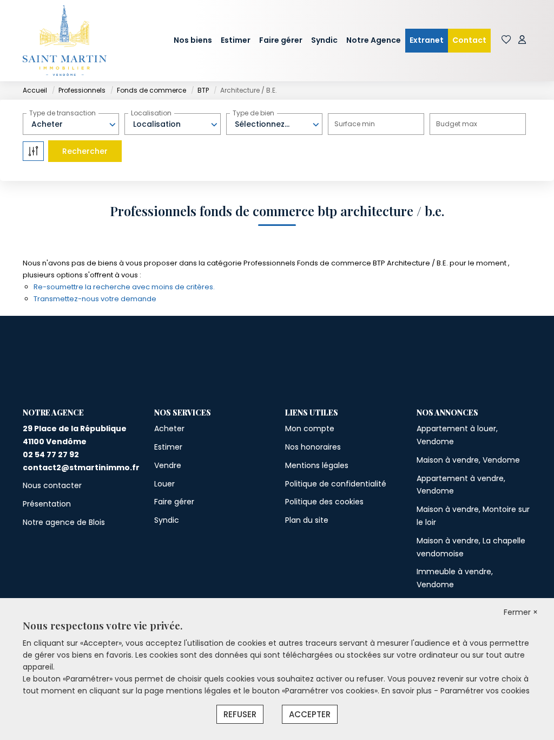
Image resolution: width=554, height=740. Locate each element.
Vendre (167, 465)
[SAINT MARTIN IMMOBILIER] (65, 40)
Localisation (151, 113)
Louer (164, 483)
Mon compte (309, 428)
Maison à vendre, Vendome (468, 460)
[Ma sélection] (506, 40)
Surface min (354, 123)
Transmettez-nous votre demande (95, 299)
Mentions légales (316, 465)
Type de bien (253, 113)
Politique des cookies (324, 501)
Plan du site (306, 520)
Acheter (169, 428)
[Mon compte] (522, 40)
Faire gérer (280, 40)
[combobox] (70, 124)
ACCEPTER (310, 714)
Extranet (427, 40)
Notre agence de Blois (64, 522)
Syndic (324, 40)
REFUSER (239, 714)
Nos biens (193, 40)
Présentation (47, 503)
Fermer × (521, 612)
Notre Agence (373, 40)
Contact (469, 40)
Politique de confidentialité (335, 483)
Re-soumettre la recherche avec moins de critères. (124, 287)
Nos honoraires (313, 447)
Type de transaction (62, 113)
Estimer (235, 40)
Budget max (456, 123)
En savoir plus (407, 690)
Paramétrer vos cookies (485, 690)
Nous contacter (52, 485)
